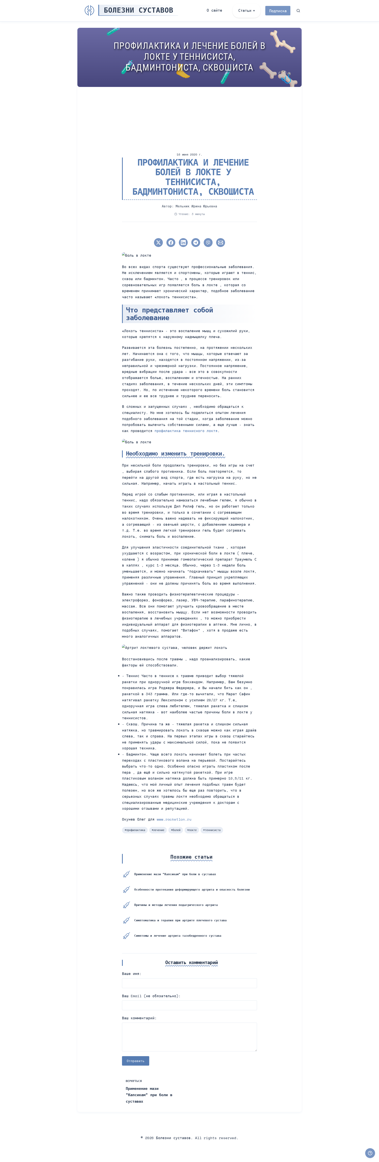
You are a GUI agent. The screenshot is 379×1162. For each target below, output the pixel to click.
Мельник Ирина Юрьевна (196, 206)
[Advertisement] (195, 116)
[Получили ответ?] (370, 1153)
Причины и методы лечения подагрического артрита (176, 905)
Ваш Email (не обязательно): (151, 995)
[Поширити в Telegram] (195, 242)
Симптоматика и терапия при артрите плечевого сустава (180, 920)
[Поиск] (298, 10)
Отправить (135, 1061)
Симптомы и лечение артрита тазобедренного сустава (177, 935)
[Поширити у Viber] (208, 242)
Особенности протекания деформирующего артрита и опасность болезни (192, 889)
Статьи (244, 10)
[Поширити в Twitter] (158, 242)
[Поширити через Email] (220, 242)
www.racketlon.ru (174, 819)
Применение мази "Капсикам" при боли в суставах (175, 874)
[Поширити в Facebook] (170, 242)
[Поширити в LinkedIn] (183, 242)
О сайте (214, 10)
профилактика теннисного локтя (186, 430)
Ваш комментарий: (139, 1017)
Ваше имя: (132, 973)
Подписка (278, 11)
